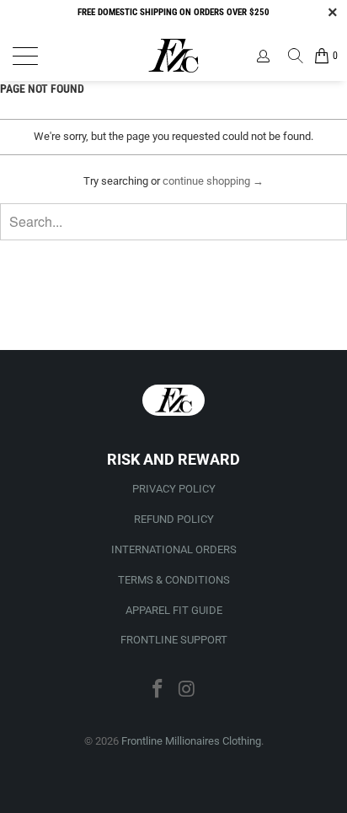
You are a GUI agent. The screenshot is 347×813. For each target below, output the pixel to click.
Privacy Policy (174, 488)
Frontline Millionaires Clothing (191, 741)
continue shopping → (213, 181)
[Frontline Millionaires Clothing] (173, 55)
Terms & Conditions (174, 579)
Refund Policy (174, 519)
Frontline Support (173, 639)
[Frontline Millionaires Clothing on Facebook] (158, 690)
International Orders (174, 549)
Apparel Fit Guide (173, 610)
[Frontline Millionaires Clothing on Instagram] (187, 690)
